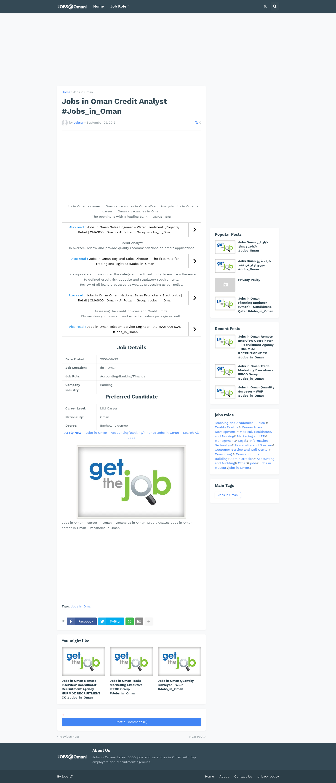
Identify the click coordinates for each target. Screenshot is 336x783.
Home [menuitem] (98, 6)
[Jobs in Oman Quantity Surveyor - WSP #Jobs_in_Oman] (179, 661)
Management (225, 440)
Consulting (224, 454)
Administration (242, 459)
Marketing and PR (251, 436)
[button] (266, 6)
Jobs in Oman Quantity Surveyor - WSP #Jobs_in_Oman (176, 685)
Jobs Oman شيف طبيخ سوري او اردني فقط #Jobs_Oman (254, 265)
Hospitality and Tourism (253, 445)
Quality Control (227, 427)
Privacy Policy (249, 280)
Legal (242, 440)
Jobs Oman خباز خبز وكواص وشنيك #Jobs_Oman (253, 246)
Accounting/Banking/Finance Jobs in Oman (145, 432)
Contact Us (243, 776)
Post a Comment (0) (131, 722)
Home (66, 92)
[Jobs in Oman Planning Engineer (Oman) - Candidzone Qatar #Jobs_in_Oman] (225, 303)
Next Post (196, 736)
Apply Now (73, 432)
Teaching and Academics (234, 423)
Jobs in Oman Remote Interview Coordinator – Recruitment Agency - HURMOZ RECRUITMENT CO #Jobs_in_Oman (81, 689)
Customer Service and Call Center (242, 449)
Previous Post (69, 736)
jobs (253, 463)
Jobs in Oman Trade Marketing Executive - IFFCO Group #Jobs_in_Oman (127, 687)
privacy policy (268, 776)
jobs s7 (67, 776)
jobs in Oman (238, 467)
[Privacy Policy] (225, 285)
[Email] (139, 621)
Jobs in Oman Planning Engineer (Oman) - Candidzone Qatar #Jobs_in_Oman (255, 305)
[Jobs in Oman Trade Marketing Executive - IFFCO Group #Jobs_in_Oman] (131, 661)
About (224, 776)
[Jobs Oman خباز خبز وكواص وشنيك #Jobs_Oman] (225, 247)
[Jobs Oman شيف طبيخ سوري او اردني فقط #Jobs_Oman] (225, 266)
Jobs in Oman (83, 92)
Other (242, 463)
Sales (261, 423)
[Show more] (149, 621)
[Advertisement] (168, 49)
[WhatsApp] (129, 621)
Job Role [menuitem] (118, 6)
